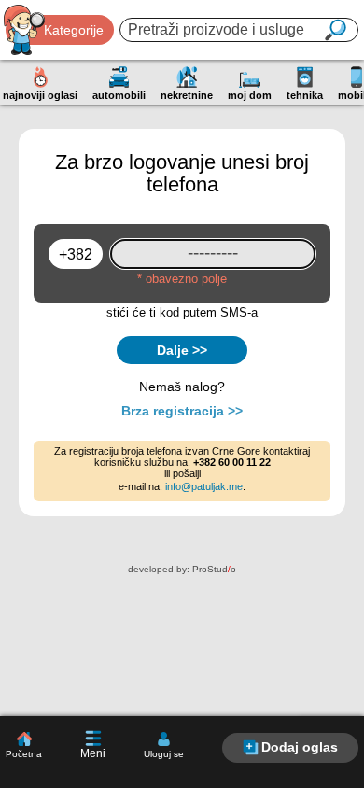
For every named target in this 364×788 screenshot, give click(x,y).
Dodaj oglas (299, 746)
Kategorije (74, 29)
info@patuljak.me (204, 486)
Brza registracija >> (182, 410)
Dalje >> (182, 350)
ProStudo (214, 569)
